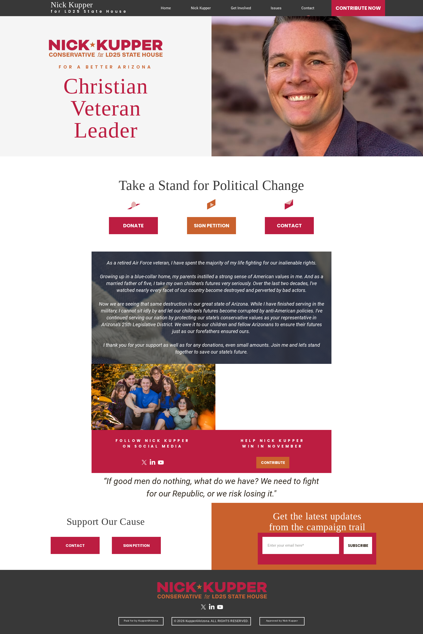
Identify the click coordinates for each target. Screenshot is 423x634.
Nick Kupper (72, 4)
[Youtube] (160, 462)
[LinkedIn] (152, 462)
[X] (144, 462)
